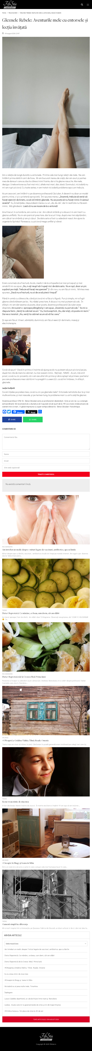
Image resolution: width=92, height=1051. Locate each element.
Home (4, 13)
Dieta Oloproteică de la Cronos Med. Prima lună (23, 961)
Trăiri (4, 610)
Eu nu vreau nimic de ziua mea (16, 974)
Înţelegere (8, 992)
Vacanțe (5, 737)
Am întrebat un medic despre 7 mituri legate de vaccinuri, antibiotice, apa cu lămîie (37, 949)
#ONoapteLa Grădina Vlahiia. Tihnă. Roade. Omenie (25, 968)
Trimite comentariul (46, 474)
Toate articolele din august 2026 (46, 1019)
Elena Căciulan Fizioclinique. (68, 406)
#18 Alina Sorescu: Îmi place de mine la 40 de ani (24, 1011)
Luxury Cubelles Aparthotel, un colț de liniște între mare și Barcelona (31, 998)
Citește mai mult (46, 526)
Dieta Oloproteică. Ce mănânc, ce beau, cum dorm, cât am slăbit (30, 955)
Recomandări (13, 13)
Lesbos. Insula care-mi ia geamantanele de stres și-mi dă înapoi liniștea (33, 1005)
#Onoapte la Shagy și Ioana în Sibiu (18, 980)
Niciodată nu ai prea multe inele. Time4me (21, 986)
